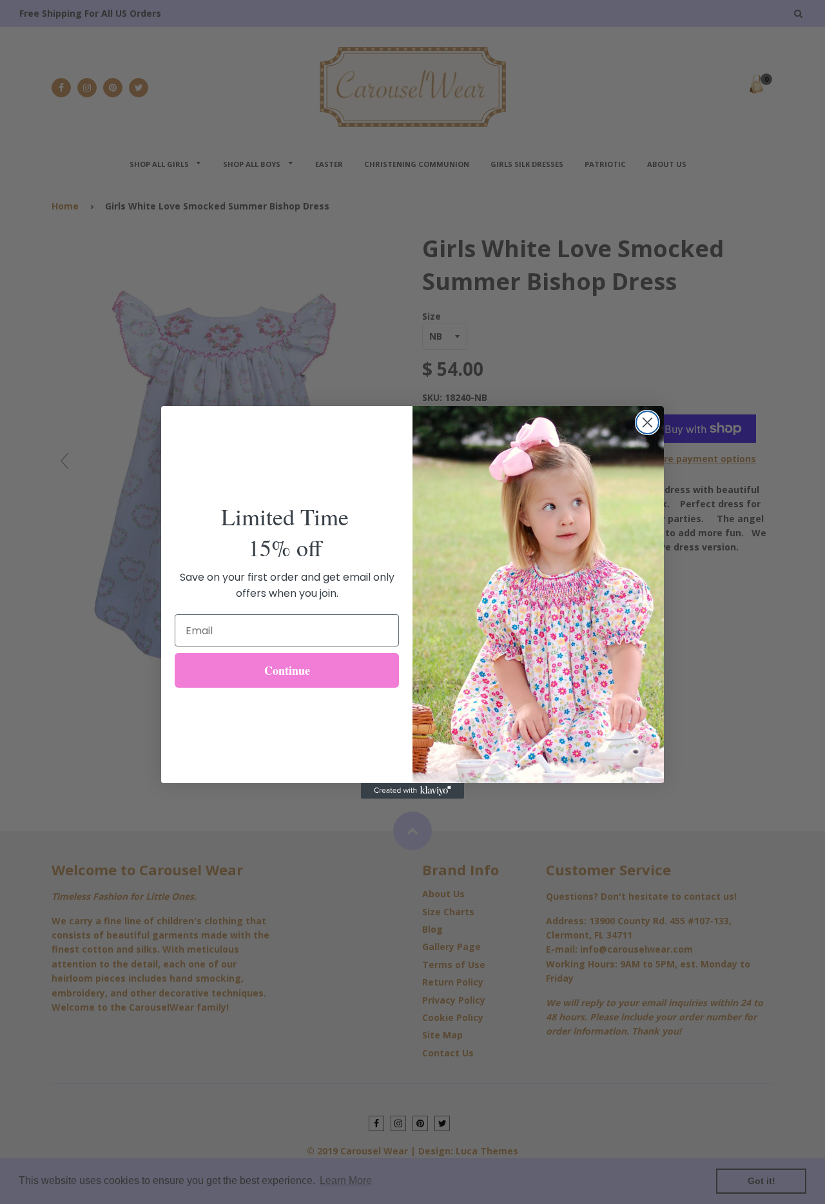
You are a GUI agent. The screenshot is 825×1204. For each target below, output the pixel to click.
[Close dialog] (647, 422)
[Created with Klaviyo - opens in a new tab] (412, 791)
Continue (287, 670)
